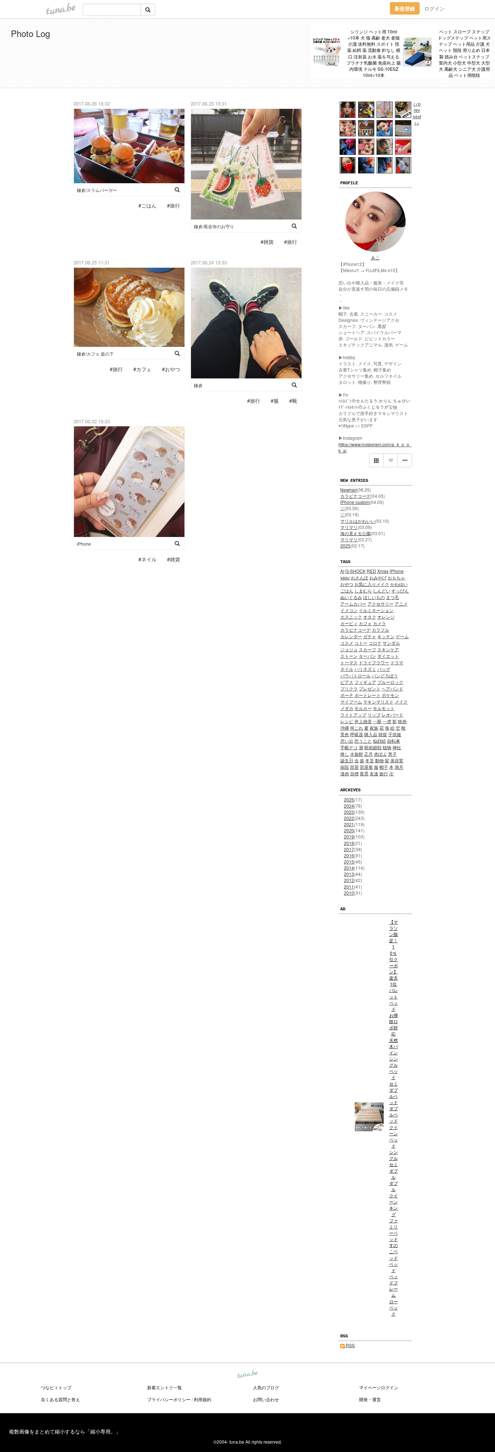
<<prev (417, 107)
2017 (349, 849)
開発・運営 (370, 1399)
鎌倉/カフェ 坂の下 (95, 353)
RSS (350, 1345)
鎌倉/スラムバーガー (97, 190)
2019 (349, 836)
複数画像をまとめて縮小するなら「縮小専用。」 (65, 1431)
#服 (275, 400)
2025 (345, 545)
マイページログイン (378, 1387)
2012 (349, 880)
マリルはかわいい (357, 521)
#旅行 (173, 205)
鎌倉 (198, 385)
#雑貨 (267, 241)
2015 (349, 861)
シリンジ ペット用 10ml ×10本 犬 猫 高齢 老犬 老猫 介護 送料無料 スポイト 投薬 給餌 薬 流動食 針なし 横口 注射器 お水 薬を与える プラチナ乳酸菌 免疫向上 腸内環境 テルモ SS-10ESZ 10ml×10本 (373, 53)
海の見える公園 (355, 533)
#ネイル (147, 559)
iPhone (84, 544)
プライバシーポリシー (169, 1399)
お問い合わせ (266, 1399)
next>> (417, 119)
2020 (349, 830)
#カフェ (142, 369)
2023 (349, 812)
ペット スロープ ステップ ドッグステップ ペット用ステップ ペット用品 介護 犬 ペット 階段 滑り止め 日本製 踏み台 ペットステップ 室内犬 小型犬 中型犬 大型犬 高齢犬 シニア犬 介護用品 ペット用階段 (464, 53)
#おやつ (171, 369)
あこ (375, 257)
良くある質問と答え (60, 1399)
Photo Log (30, 33)
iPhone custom (355, 502)
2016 (349, 855)
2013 (349, 874)
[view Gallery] (376, 460)
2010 (349, 893)
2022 (349, 818)
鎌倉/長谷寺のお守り (214, 226)
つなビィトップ (56, 1387)
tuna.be (247, 1374)
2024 (349, 806)
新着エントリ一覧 (164, 1387)
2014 (349, 868)
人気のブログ (266, 1387)
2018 (349, 843)
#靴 (293, 400)
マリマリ (349, 527)
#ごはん (147, 205)
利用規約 (202, 1399)
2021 (349, 824)
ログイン (434, 8)
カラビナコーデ (355, 496)
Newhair (348, 490)
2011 (349, 886)
